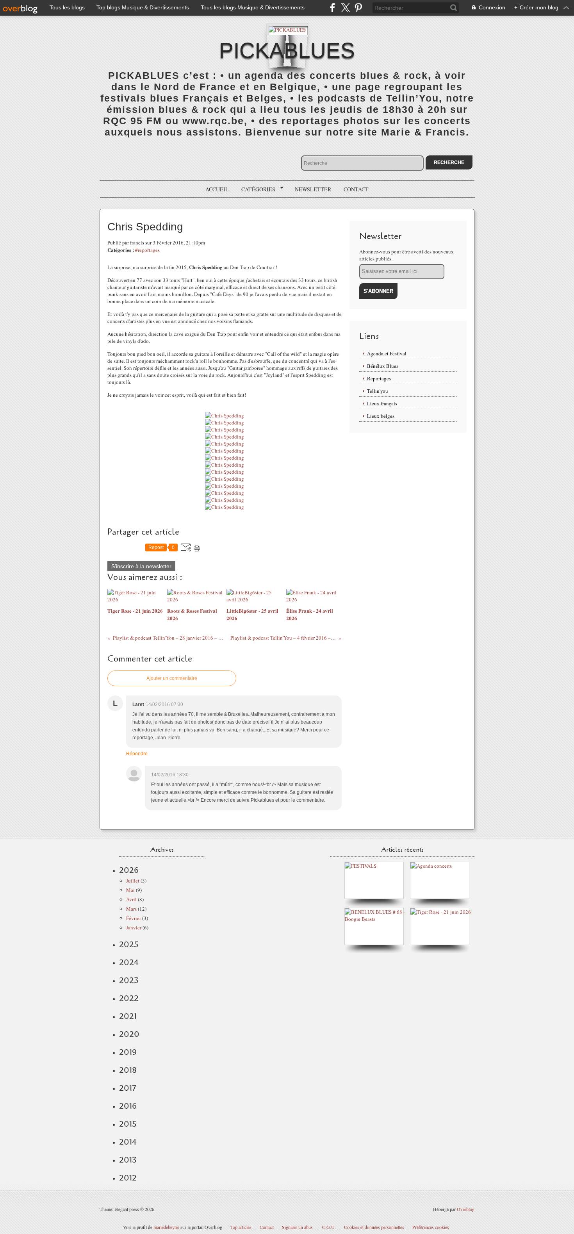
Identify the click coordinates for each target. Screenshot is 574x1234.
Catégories (255, 189)
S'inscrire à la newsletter (141, 566)
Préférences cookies (430, 1227)
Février (133, 918)
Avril (131, 899)
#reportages (147, 249)
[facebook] (332, 7)
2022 (129, 998)
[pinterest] (358, 7)
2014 (128, 1142)
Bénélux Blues (382, 365)
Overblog (465, 1209)
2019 (128, 1052)
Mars (131, 908)
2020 (129, 1034)
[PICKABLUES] (287, 29)
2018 (128, 1070)
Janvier (133, 927)
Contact (356, 189)
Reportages (379, 378)
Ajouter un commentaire (171, 678)
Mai (130, 889)
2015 (128, 1124)
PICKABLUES (287, 50)
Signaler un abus (298, 1227)
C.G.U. (329, 1227)
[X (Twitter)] (345, 7)
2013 (128, 1159)
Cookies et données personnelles (374, 1227)
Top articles (240, 1227)
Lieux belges (380, 415)
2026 (129, 870)
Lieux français (382, 403)
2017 (127, 1088)
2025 (129, 944)
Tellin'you (377, 390)
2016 (128, 1106)
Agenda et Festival (386, 353)
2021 (128, 1016)
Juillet (132, 880)
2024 (129, 962)
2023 (129, 980)
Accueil (217, 189)
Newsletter (313, 189)
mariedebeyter (166, 1227)
